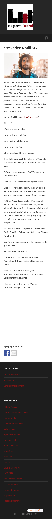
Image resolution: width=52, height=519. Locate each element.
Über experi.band (12, 374)
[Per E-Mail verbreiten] (14, 353)
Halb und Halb (10, 440)
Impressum (9, 380)
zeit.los (7, 462)
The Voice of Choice (13, 478)
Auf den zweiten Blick (13, 423)
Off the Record (10, 407)
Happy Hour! (10, 495)
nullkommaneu (10, 429)
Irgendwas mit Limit (13, 434)
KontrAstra (9, 451)
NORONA (8, 473)
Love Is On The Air (12, 467)
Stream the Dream (12, 489)
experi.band (26, 514)
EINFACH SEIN (11, 445)
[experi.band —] (20, 19)
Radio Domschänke (12, 500)
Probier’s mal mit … (12, 484)
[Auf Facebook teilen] (7, 353)
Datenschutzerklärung (14, 385)
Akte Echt (8, 456)
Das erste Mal (10, 418)
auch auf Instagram (29, 117)
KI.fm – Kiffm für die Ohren (16, 412)
